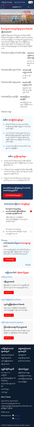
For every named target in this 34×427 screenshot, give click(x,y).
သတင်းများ (4, 392)
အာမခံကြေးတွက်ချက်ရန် (25, 378)
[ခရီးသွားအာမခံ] (6, 277)
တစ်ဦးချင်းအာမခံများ (6, 2)
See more (8, 292)
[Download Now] (15, 415)
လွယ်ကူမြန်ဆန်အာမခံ (7, 361)
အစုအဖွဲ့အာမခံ (22, 355)
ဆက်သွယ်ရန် (10, 259)
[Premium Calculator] (2, 6)
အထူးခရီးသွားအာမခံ (24, 358)
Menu (32, 7)
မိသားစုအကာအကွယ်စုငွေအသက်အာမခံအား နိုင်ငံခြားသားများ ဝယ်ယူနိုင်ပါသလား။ (16, 231)
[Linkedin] (14, 412)
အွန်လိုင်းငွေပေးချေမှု (23, 372)
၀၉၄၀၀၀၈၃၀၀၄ (14, 400)
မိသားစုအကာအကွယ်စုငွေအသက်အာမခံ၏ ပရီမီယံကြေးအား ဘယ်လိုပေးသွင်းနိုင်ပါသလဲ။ (16, 211)
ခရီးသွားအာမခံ (5, 364)
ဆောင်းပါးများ (5, 389)
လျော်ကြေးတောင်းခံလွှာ (24, 375)
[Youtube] (19, 412)
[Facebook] (11, 412)
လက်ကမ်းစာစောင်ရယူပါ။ (12, 195)
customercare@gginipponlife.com (10, 403)
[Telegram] (17, 412)
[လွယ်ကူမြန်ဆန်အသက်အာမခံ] (11, 299)
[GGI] (17, 7)
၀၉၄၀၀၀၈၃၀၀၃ (5, 400)
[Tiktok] (24, 412)
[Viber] (22, 412)
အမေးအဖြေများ (22, 381)
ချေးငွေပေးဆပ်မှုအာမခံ (7, 355)
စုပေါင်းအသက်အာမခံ (24, 361)
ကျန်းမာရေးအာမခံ (6, 358)
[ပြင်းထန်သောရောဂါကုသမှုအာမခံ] (12, 322)
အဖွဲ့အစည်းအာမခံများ (19, 2)
